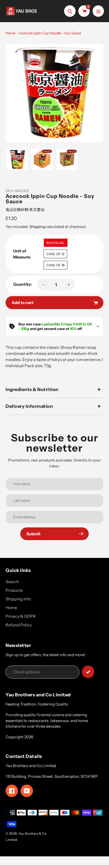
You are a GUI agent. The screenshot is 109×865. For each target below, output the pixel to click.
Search (12, 581)
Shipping (37, 226)
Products (14, 590)
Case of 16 (55, 265)
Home (10, 33)
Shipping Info (18, 598)
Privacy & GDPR (21, 616)
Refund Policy (19, 624)
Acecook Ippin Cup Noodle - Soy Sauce (50, 33)
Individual (55, 243)
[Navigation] (98, 11)
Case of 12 (55, 254)
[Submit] (88, 672)
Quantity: (22, 284)
